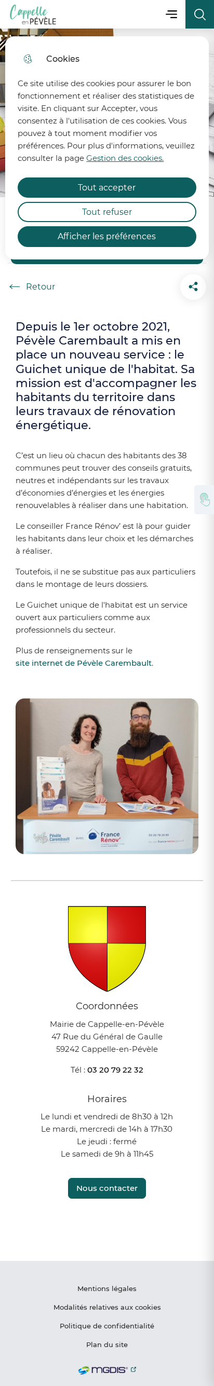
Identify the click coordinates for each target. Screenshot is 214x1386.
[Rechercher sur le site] (199, 14)
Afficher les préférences (107, 236)
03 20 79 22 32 (115, 1070)
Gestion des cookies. (125, 158)
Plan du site (107, 1344)
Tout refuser (107, 212)
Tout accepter (107, 188)
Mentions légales (107, 1288)
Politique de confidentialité (107, 1326)
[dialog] (106, 147)
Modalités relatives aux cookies (107, 1307)
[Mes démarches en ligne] (204, 499)
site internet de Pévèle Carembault (84, 663)
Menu (171, 14)
